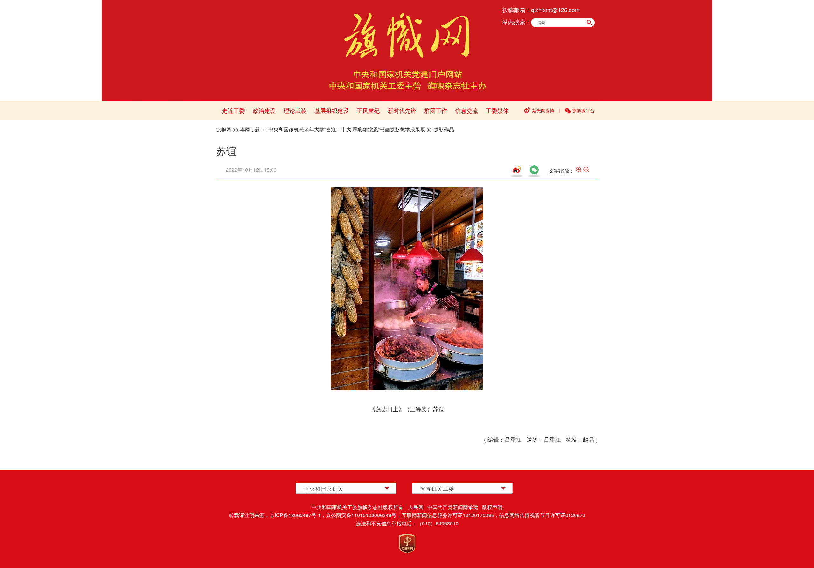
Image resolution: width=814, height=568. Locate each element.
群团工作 (435, 110)
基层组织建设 (331, 110)
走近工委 (233, 110)
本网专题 (250, 129)
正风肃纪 (368, 110)
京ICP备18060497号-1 (295, 515)
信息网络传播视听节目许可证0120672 (542, 515)
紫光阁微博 (543, 110)
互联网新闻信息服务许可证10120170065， (450, 515)
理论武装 (295, 110)
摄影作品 (444, 129)
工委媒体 (497, 110)
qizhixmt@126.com (555, 9)
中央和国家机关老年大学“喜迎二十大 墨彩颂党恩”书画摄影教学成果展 (346, 129)
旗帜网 (223, 129)
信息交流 (466, 110)
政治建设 (264, 110)
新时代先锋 (402, 110)
